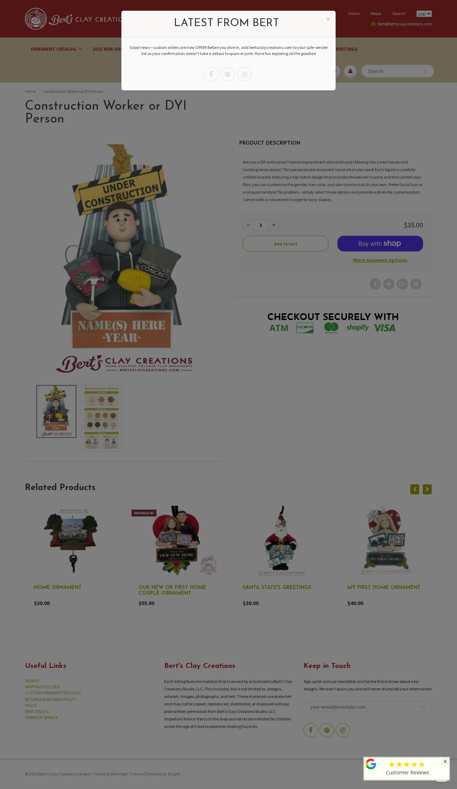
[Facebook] (211, 74)
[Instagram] (244, 74)
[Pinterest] (228, 74)
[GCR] (371, 764)
